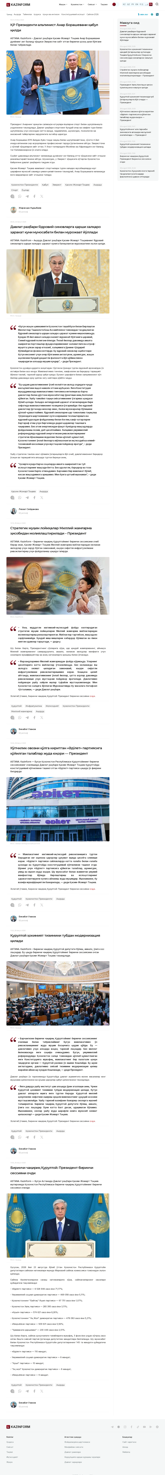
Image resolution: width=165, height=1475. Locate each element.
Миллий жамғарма (21, 711)
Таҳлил (104, 4)
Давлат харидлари (73, 1462)
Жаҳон (9, 1462)
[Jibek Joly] (143, 14)
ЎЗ (151, 4)
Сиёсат (9, 1447)
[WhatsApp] (20, 197)
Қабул (45, 185)
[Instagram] (12, 197)
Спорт (14, 190)
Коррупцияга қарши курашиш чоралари (82, 1457)
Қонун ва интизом (51, 14)
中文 (141, 4)
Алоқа (125, 1447)
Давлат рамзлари (72, 1452)
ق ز (146, 4)
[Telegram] (27, 197)
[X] (42, 197)
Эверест (56, 185)
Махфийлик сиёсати (73, 1447)
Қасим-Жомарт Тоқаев (77, 185)
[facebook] (131, 1427)
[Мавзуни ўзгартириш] (115, 4)
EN (136, 4)
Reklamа (126, 1452)
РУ (132, 4)
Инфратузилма (34, 706)
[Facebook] (34, 197)
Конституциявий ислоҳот (73, 14)
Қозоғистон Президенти (24, 185)
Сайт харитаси (129, 1442)
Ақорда (17, 14)
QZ (128, 4)
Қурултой (16, 706)
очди (92, 696)
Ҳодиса (37, 14)
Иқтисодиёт (52, 706)
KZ (124, 4)
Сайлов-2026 (92, 14)
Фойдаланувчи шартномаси (77, 1442)
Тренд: (9, 14)
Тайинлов (27, 14)
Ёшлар (25, 190)
